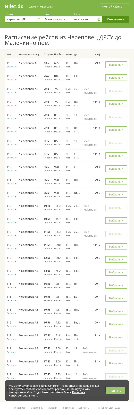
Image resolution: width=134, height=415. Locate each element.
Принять (115, 390)
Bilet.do (14, 6)
